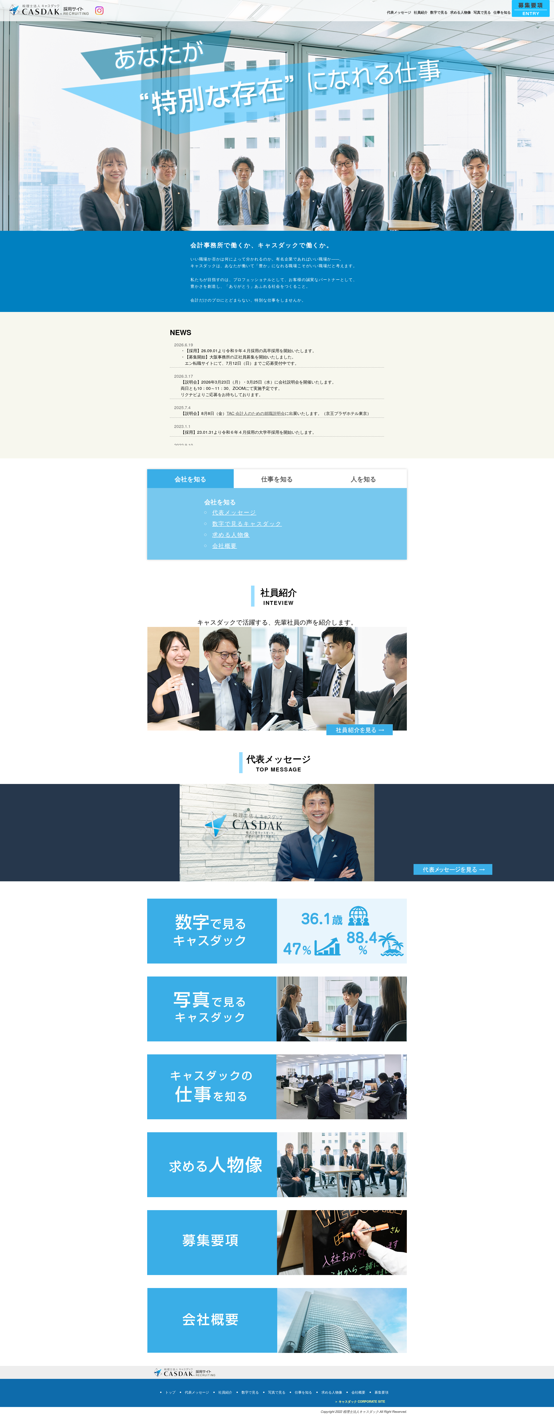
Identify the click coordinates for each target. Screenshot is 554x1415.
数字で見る (439, 12)
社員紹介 (421, 12)
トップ (170, 1392)
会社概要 (224, 545)
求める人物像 (460, 12)
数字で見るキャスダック (247, 523)
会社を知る (190, 478)
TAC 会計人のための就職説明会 (256, 413)
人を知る (363, 478)
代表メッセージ (399, 12)
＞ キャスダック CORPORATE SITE (360, 1401)
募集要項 (381, 1392)
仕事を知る (502, 12)
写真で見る (482, 12)
